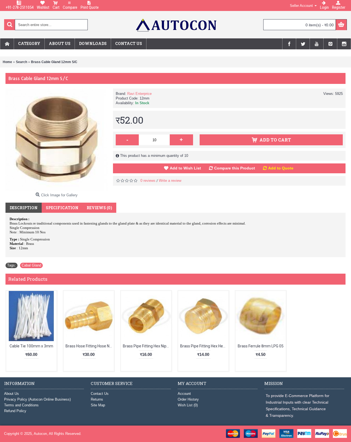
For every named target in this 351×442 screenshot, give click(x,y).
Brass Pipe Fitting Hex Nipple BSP (147, 346)
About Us (11, 394)
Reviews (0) (99, 207)
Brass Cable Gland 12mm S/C (54, 62)
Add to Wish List (185, 168)
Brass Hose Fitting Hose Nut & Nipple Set (90, 346)
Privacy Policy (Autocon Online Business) (37, 399)
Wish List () (188, 405)
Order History (188, 399)
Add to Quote (280, 168)
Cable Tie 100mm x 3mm (31, 346)
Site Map (98, 405)
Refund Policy (15, 411)
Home (7, 62)
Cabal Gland (31, 265)
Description (24, 207)
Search (21, 62)
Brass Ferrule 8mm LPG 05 (261, 346)
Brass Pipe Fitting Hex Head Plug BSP (204, 346)
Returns (97, 399)
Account (184, 394)
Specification (62, 207)
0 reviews (147, 180)
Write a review (170, 180)
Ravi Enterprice (139, 94)
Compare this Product (234, 168)
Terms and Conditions (21, 405)
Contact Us (100, 394)
